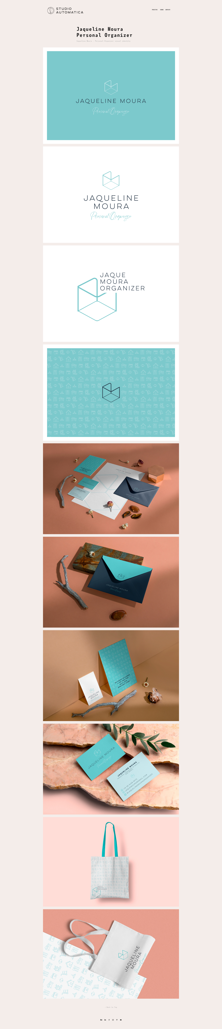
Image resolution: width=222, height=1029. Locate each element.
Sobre (162, 10)
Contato (167, 10)
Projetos (154, 10)
